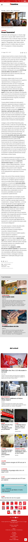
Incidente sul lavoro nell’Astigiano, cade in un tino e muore (20, 451)
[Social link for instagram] (23, 1)
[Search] (16, 1)
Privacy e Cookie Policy (14, 539)
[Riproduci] (3, 485)
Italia (12, 10)
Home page (3, 10)
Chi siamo (14, 532)
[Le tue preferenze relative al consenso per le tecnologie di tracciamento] (25, 539)
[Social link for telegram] (26, 1)
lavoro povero (7, 264)
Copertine (8, 10)
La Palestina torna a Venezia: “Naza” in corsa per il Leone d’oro (20, 427)
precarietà (3, 266)
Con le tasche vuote (8, 297)
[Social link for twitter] (19, 1)
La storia (14, 538)
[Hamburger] (2, 4)
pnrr (8, 266)
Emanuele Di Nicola (18, 431)
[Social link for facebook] (21, 1)
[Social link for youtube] (25, 1)
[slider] (14, 485)
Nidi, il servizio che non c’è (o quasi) (10, 498)
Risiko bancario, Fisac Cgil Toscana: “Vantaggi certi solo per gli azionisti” (7, 427)
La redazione (8, 1)
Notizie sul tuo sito (14, 536)
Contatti (2, 1)
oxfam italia (4, 265)
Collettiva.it (14, 520)
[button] (21, 52)
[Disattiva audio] (25, 485)
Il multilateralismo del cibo (10, 326)
